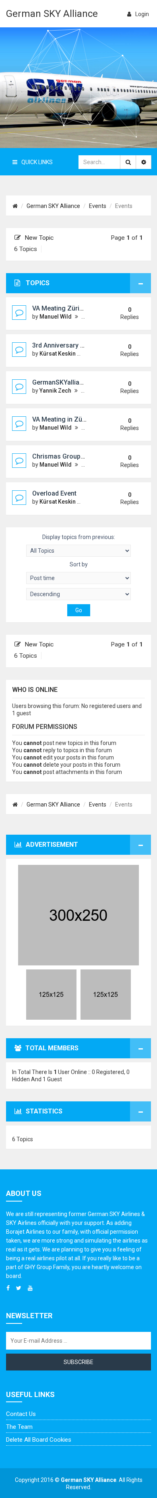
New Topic (39, 237)
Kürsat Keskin (57, 353)
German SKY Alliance (52, 13)
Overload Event (54, 493)
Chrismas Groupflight (64, 456)
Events (97, 206)
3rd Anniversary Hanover (68, 345)
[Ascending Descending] (78, 594)
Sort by (79, 564)
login (142, 14)
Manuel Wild (55, 316)
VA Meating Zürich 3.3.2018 (72, 308)
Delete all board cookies (38, 1439)
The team (19, 1426)
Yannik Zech (55, 390)
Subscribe (78, 1362)
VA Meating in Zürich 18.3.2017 (78, 419)
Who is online (35, 689)
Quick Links (37, 162)
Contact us (21, 1414)
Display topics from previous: (78, 537)
